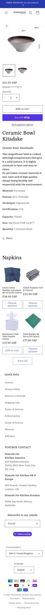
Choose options (12, 304)
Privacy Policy (12, 389)
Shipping (6, 87)
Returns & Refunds (15, 396)
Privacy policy (15, 603)
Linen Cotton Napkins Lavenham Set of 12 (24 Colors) (12, 290)
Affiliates (10, 436)
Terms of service (31, 603)
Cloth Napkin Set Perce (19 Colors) (31, 335)
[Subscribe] (36, 523)
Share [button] (9, 238)
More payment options (22, 125)
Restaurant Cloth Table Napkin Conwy (10, 336)
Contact (9, 382)
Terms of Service (14, 409)
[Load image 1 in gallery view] (9, 70)
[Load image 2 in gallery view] (22, 70)
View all (22, 360)
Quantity (6, 91)
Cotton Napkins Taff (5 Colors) (33, 289)
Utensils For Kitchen (20, 595)
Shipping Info (12, 402)
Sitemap (9, 429)
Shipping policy (24, 608)
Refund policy (12, 416)
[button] (6, 12)
